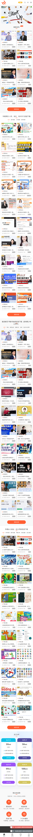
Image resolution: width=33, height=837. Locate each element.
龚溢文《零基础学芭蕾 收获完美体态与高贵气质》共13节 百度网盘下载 (8, 82)
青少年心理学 (27, 327)
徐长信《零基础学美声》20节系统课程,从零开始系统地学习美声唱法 (8, 439)
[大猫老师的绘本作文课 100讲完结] (8, 616)
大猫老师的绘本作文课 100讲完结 (8, 625)
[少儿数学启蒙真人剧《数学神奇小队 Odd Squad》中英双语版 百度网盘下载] (8, 55)
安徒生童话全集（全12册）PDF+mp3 (24, 606)
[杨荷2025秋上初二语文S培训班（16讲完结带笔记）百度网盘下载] (24, 128)
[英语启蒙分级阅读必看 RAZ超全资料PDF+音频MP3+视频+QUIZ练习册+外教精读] (8, 692)
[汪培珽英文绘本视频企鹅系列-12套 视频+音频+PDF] (24, 560)
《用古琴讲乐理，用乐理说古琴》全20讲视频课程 (8, 476)
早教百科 (18, 532)
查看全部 (16, 314)
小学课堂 (18, 119)
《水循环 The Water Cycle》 (24, 719)
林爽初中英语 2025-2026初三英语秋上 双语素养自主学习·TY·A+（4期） (8, 193)
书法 (8, 327)
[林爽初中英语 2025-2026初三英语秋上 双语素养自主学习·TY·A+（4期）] (8, 184)
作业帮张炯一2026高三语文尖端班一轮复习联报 (24, 250)
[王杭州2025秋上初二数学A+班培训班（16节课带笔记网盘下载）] (8, 128)
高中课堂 (23, 119)
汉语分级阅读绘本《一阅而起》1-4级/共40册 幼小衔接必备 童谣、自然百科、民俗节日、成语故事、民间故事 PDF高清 (24, 625)
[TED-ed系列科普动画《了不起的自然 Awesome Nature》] (24, 55)
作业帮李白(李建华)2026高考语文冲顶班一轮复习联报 (8, 269)
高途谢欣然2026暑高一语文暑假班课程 (24, 269)
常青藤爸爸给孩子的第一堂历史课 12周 (24, 701)
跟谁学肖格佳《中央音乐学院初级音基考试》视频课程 (8, 401)
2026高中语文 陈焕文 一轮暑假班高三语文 (8, 231)
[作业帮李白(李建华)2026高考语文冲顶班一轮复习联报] (8, 260)
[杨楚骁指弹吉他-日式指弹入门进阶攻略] (8, 505)
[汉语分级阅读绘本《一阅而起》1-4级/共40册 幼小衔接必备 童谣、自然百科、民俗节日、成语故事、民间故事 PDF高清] (24, 616)
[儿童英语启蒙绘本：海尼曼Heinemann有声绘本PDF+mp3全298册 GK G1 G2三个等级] (24, 654)
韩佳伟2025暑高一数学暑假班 (8, 212)
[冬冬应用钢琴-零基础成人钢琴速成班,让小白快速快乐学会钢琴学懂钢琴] (24, 468)
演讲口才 (17, 327)
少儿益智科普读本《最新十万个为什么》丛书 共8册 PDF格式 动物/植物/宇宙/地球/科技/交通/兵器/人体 (24, 644)
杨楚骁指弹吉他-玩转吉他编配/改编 (24, 514)
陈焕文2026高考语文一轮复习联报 (24, 288)
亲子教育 (8, 532)
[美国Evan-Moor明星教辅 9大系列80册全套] (8, 635)
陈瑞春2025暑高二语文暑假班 (8, 250)
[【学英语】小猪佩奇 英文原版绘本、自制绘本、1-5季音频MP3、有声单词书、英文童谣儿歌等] (8, 654)
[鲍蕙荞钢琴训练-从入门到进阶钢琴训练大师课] (8, 411)
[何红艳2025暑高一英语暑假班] (24, 203)
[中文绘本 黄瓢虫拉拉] (8, 711)
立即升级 (8, 757)
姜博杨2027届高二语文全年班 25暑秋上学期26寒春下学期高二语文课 (8, 306)
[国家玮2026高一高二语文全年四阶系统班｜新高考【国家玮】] (24, 298)
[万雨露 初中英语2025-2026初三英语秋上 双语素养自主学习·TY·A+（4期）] (24, 166)
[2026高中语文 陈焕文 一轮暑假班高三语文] (8, 222)
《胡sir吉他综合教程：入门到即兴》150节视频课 (8, 101)
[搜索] (25, 2)
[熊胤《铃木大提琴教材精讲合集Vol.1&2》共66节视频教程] (24, 430)
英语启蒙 (23, 532)
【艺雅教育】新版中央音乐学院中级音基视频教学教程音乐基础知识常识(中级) (24, 420)
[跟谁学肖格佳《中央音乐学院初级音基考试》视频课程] (8, 392)
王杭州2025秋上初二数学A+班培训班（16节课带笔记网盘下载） (8, 137)
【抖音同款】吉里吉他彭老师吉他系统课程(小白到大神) (24, 457)
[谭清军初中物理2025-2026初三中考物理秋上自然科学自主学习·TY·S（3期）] (24, 184)
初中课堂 (13, 119)
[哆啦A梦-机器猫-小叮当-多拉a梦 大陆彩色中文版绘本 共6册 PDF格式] (8, 673)
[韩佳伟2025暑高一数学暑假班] (8, 203)
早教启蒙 (5, 61)
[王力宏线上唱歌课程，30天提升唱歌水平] (24, 92)
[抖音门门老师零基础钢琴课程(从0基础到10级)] (24, 486)
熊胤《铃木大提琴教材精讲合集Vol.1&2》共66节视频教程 (24, 439)
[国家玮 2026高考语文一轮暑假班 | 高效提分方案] (24, 222)
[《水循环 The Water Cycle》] (24, 711)
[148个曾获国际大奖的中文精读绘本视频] (24, 578)
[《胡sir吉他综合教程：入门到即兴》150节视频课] (8, 92)
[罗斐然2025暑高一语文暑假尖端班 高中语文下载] (8, 166)
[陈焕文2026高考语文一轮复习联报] (24, 279)
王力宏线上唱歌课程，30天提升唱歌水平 (24, 101)
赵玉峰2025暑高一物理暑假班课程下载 (24, 156)
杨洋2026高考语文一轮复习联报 (8, 288)
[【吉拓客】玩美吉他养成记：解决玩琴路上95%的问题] (8, 486)
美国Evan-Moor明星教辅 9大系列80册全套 (8, 644)
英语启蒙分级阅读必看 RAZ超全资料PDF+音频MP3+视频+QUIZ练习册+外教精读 (8, 701)
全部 (9, 119)
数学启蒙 (13, 532)
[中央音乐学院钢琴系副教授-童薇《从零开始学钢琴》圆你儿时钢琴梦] (24, 392)
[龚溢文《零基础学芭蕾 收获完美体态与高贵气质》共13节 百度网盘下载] (8, 73)
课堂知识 (5, 134)
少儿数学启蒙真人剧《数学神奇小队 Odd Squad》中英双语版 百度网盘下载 (8, 63)
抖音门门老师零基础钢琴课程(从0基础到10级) (24, 495)
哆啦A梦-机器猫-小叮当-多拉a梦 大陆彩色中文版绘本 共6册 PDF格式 (8, 682)
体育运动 (12, 327)
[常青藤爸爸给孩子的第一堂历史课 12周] (24, 692)
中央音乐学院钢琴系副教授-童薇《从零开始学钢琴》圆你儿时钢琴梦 (24, 401)
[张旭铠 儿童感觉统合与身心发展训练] (8, 36)
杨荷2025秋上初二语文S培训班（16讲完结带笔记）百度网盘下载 (24, 137)
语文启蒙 (29, 532)
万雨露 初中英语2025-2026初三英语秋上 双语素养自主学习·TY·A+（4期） (24, 174)
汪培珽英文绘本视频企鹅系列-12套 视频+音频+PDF (24, 568)
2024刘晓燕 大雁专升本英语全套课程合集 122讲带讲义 (23, 827)
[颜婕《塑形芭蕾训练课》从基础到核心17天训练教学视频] (24, 73)
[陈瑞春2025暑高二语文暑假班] (8, 241)
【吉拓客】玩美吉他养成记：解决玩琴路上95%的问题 (8, 495)
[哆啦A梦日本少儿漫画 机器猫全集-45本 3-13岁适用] (8, 560)
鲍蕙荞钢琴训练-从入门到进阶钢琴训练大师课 (8, 420)
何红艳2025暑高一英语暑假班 (24, 212)
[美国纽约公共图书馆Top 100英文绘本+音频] (8, 597)
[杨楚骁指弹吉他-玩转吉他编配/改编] (24, 505)
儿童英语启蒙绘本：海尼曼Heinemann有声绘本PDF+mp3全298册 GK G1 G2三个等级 (24, 663)
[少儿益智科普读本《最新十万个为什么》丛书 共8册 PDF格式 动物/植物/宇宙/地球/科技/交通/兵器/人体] (24, 635)
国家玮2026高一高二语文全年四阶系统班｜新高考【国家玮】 (24, 306)
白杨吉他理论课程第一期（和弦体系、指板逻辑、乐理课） (8, 457)
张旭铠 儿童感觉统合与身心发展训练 (8, 45)
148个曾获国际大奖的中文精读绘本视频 (24, 587)
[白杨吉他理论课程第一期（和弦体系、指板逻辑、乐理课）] (8, 449)
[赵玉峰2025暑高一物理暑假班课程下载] (24, 147)
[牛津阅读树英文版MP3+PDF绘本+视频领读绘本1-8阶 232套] (8, 578)
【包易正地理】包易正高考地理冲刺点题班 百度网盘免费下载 (23, 831)
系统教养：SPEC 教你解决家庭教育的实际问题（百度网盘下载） (24, 45)
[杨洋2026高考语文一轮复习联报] (8, 279)
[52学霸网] (3, 2)
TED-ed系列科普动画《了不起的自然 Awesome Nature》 (24, 63)
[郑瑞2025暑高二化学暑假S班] (8, 147)
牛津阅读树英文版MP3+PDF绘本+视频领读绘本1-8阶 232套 (8, 587)
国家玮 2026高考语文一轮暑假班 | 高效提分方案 (24, 231)
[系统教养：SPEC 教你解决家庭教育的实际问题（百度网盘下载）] (24, 36)
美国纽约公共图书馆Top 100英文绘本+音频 (8, 606)
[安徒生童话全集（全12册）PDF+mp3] (24, 597)
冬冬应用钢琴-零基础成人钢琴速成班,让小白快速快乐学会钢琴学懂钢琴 (24, 476)
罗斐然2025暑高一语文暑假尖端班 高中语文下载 (8, 174)
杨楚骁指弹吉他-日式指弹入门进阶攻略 (8, 514)
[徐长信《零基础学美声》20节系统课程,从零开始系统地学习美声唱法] (8, 430)
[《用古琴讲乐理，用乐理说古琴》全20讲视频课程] (8, 468)
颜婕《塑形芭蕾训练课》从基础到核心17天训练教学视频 (24, 82)
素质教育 (5, 42)
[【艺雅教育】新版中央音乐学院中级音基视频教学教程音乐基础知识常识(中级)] (24, 411)
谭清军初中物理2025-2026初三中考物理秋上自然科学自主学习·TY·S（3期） (24, 193)
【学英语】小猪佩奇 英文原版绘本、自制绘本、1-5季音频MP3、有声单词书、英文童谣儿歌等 (8, 663)
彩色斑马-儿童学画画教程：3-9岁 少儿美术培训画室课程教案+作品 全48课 (24, 682)
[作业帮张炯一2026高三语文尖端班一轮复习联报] (24, 241)
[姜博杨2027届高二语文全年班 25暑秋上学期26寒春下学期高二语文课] (8, 298)
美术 (21, 327)
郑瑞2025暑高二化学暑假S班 (8, 156)
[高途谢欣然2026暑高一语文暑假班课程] (24, 260)
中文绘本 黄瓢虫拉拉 (7, 719)
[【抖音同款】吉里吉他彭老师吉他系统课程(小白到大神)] (24, 449)
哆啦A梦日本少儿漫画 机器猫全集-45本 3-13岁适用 (8, 568)
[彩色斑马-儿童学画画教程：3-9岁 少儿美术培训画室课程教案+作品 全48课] (24, 673)
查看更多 (16, 109)
